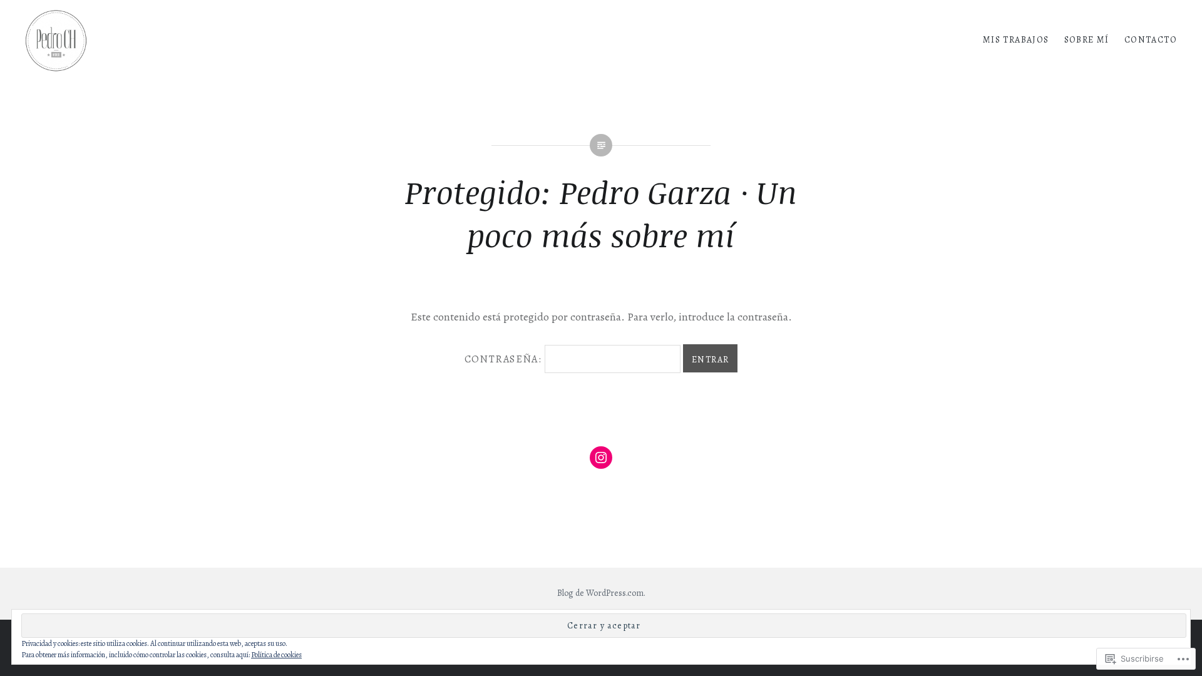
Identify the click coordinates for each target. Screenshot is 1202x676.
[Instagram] (601, 457)
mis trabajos (1016, 40)
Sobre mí (1086, 40)
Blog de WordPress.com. (601, 593)
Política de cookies (276, 655)
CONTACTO (1150, 40)
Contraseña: (505, 359)
